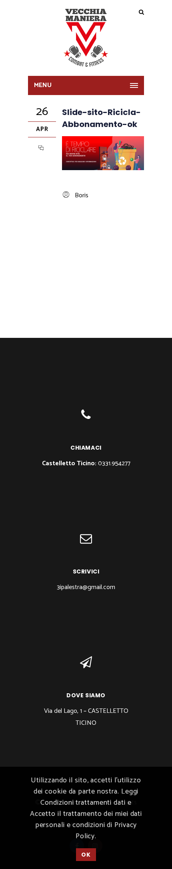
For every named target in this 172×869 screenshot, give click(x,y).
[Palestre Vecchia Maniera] (86, 38)
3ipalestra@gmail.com (86, 587)
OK (85, 855)
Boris (81, 195)
